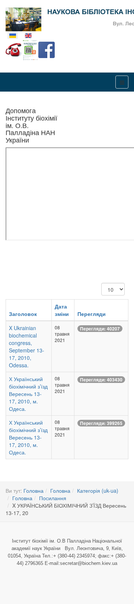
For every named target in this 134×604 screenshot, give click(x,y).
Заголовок (23, 313)
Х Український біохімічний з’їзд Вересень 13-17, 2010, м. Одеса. (28, 393)
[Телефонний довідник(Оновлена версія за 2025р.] (14, 49)
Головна (33, 490)
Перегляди (91, 313)
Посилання (52, 498)
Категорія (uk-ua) (97, 490)
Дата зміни (62, 310)
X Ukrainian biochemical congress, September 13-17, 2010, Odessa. (26, 346)
